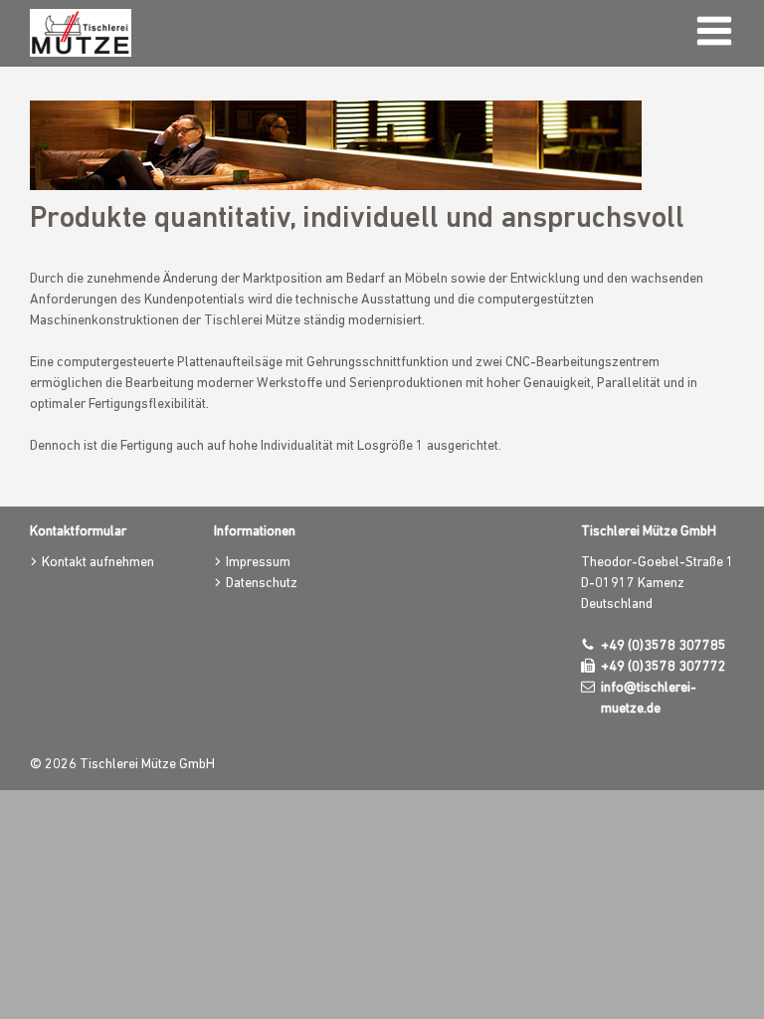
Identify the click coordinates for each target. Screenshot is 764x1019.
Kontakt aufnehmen (98, 562)
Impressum (258, 562)
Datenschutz (261, 583)
